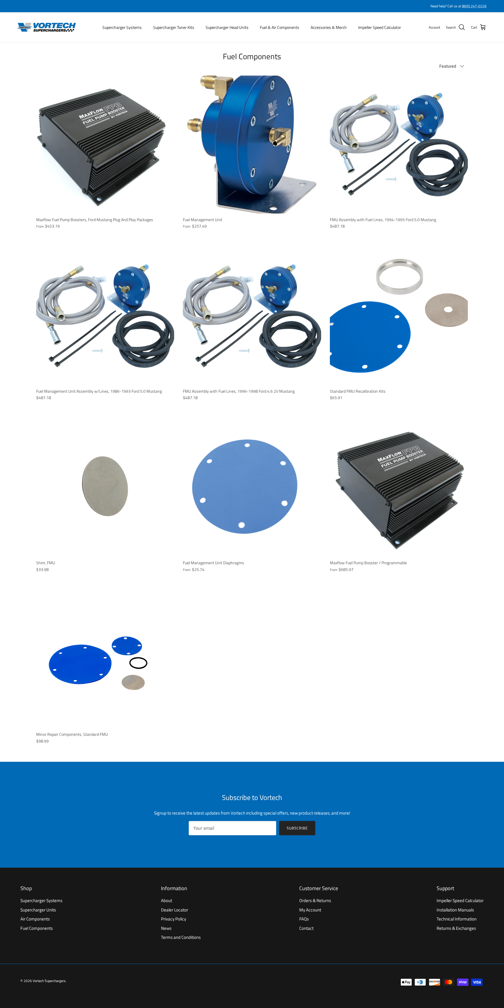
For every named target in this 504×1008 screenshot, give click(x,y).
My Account (310, 909)
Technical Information (457, 919)
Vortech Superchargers (49, 980)
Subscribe (297, 828)
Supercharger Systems (122, 27)
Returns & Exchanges (456, 928)
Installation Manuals (455, 909)
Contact (306, 928)
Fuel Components (36, 928)
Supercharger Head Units (227, 27)
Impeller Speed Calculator (379, 27)
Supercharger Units (38, 909)
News (166, 928)
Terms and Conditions (181, 937)
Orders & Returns (315, 900)
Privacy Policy (173, 919)
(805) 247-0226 (474, 6)
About (166, 900)
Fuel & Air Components (279, 27)
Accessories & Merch (329, 27)
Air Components (35, 919)
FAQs (304, 919)
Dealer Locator (174, 909)
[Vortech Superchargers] (47, 27)
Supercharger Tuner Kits (173, 27)
